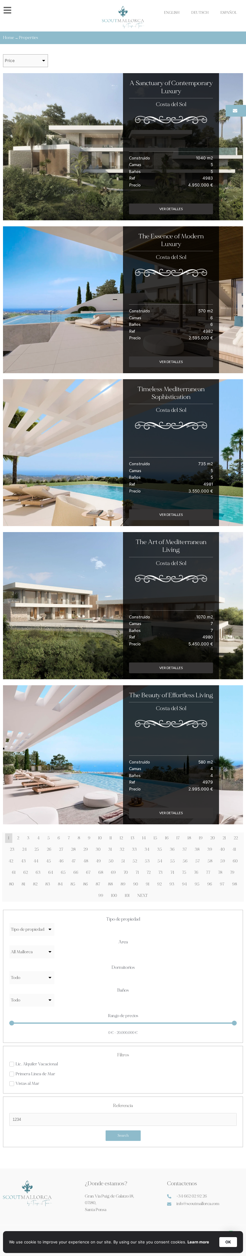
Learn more (198, 1242)
